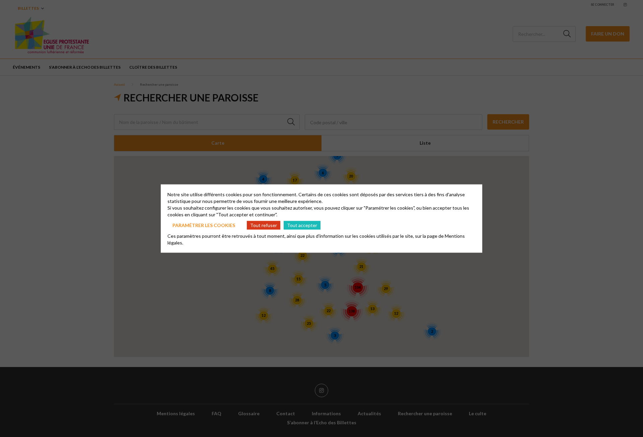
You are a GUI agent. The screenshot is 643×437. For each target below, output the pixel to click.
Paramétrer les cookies (203, 225)
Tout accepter (302, 225)
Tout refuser (263, 225)
